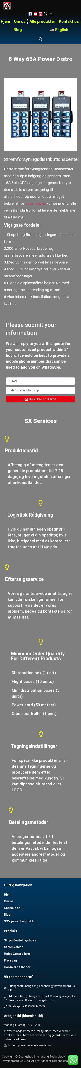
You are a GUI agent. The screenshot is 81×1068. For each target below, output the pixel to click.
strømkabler (35, 203)
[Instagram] (40, 14)
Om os (20, 21)
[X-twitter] (46, 14)
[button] (40, 39)
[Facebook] (30, 14)
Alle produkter (42, 21)
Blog (18, 29)
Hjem (5, 21)
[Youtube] (35, 14)
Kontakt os (69, 21)
